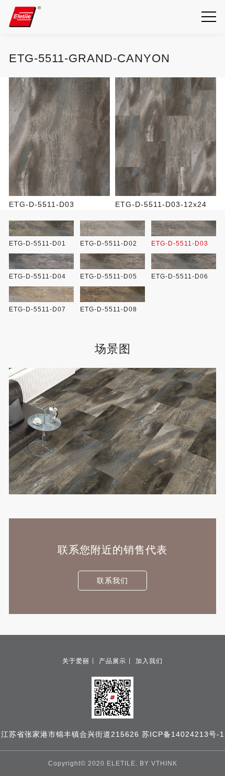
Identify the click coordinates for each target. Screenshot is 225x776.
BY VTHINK (158, 763)
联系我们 (112, 580)
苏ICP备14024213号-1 (183, 734)
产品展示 (112, 661)
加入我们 (149, 661)
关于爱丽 (75, 661)
